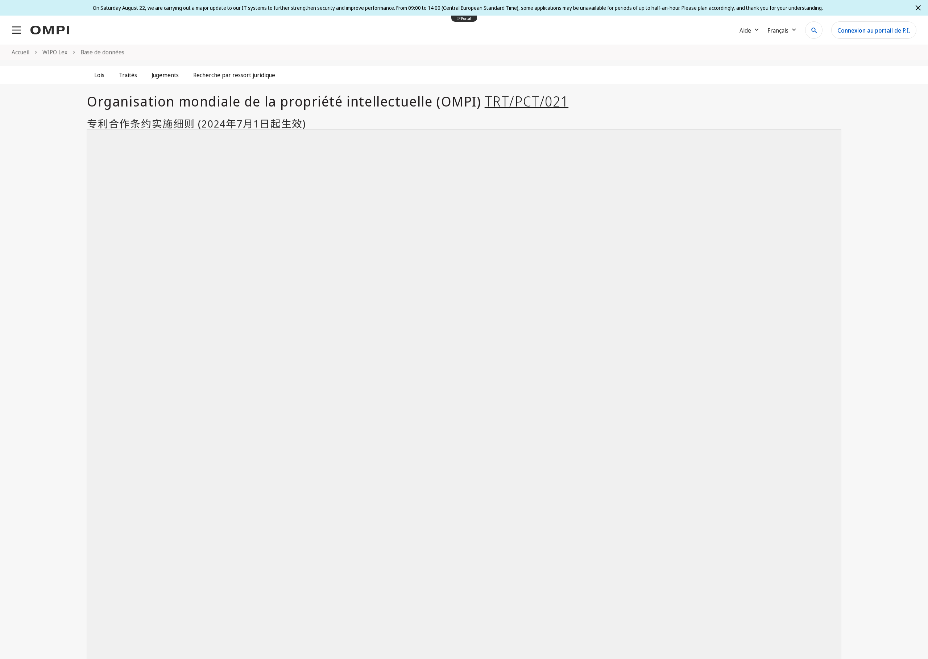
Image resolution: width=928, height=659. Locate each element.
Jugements (165, 75)
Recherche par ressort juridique (234, 75)
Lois (99, 75)
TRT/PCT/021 (526, 101)
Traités (128, 75)
